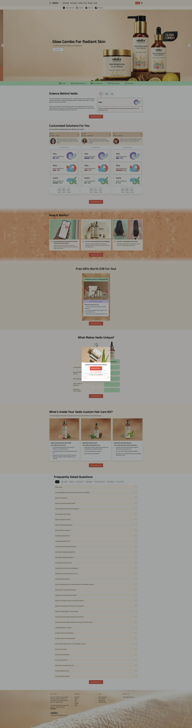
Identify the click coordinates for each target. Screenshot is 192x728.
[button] (96, 364)
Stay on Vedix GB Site (96, 371)
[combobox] (96, 377)
